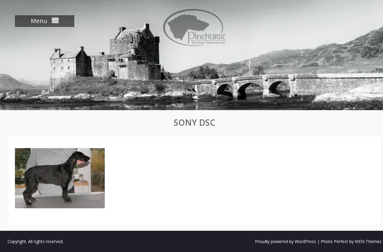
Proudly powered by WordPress (285, 241)
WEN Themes (368, 241)
